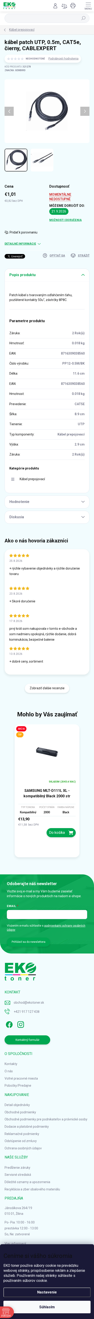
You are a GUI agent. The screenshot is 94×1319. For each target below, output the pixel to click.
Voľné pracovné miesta (21, 1078)
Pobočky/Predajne (18, 1085)
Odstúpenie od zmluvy (21, 1141)
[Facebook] (9, 1024)
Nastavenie (47, 1292)
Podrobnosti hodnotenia (63, 58)
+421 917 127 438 (26, 1011)
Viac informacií (15, 1243)
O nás (9, 1071)
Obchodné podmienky (20, 1112)
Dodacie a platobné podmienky (27, 1126)
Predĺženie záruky (17, 1167)
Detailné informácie (20, 243)
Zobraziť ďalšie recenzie (47, 688)
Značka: (15, 70)
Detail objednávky (17, 1105)
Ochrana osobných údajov (23, 1148)
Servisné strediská (18, 1174)
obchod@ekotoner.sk (29, 1002)
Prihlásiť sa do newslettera (28, 941)
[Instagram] (20, 1024)
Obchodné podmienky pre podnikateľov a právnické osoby (46, 1119)
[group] (47, 792)
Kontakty (11, 1064)
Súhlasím (47, 1307)
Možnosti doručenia (65, 220)
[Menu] (88, 5)
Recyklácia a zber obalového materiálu (32, 1189)
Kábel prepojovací (32, 479)
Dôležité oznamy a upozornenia (27, 1182)
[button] (47, 827)
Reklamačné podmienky (22, 1134)
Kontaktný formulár (27, 1040)
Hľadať (83, 18)
